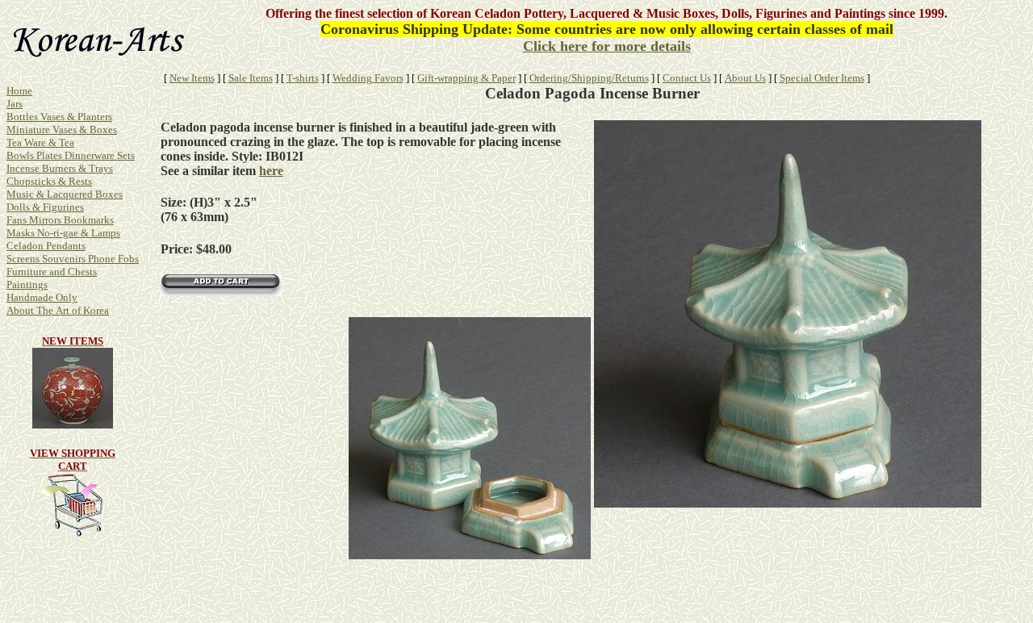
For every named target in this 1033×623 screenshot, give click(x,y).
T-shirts (302, 78)
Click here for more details (607, 46)
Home (19, 91)
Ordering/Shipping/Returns (589, 78)
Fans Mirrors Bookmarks (60, 220)
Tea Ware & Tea (40, 142)
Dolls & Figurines (45, 207)
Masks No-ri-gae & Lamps (63, 233)
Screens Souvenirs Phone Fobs (72, 259)
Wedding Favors (368, 78)
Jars (14, 104)
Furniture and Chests (51, 272)
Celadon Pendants (46, 246)
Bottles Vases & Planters (59, 117)
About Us (745, 78)
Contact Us (687, 78)
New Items (192, 78)
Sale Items (250, 78)
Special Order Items (822, 78)
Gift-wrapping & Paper (466, 78)
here (271, 171)
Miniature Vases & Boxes (61, 129)
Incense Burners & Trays (59, 168)
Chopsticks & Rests (49, 181)
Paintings (27, 284)
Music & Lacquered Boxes (64, 194)
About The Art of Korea (57, 310)
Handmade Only (41, 297)
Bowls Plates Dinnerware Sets (70, 155)
